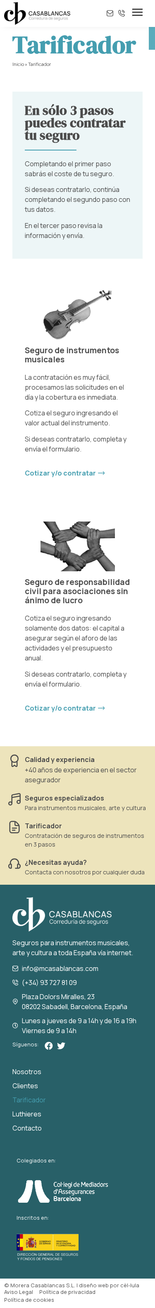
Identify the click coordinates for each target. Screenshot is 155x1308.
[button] (65, 473)
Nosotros (26, 1071)
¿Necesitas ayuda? (56, 862)
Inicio (18, 64)
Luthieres (26, 1114)
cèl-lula (129, 1285)
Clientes (25, 1085)
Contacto (27, 1128)
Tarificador (43, 825)
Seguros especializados (64, 798)
